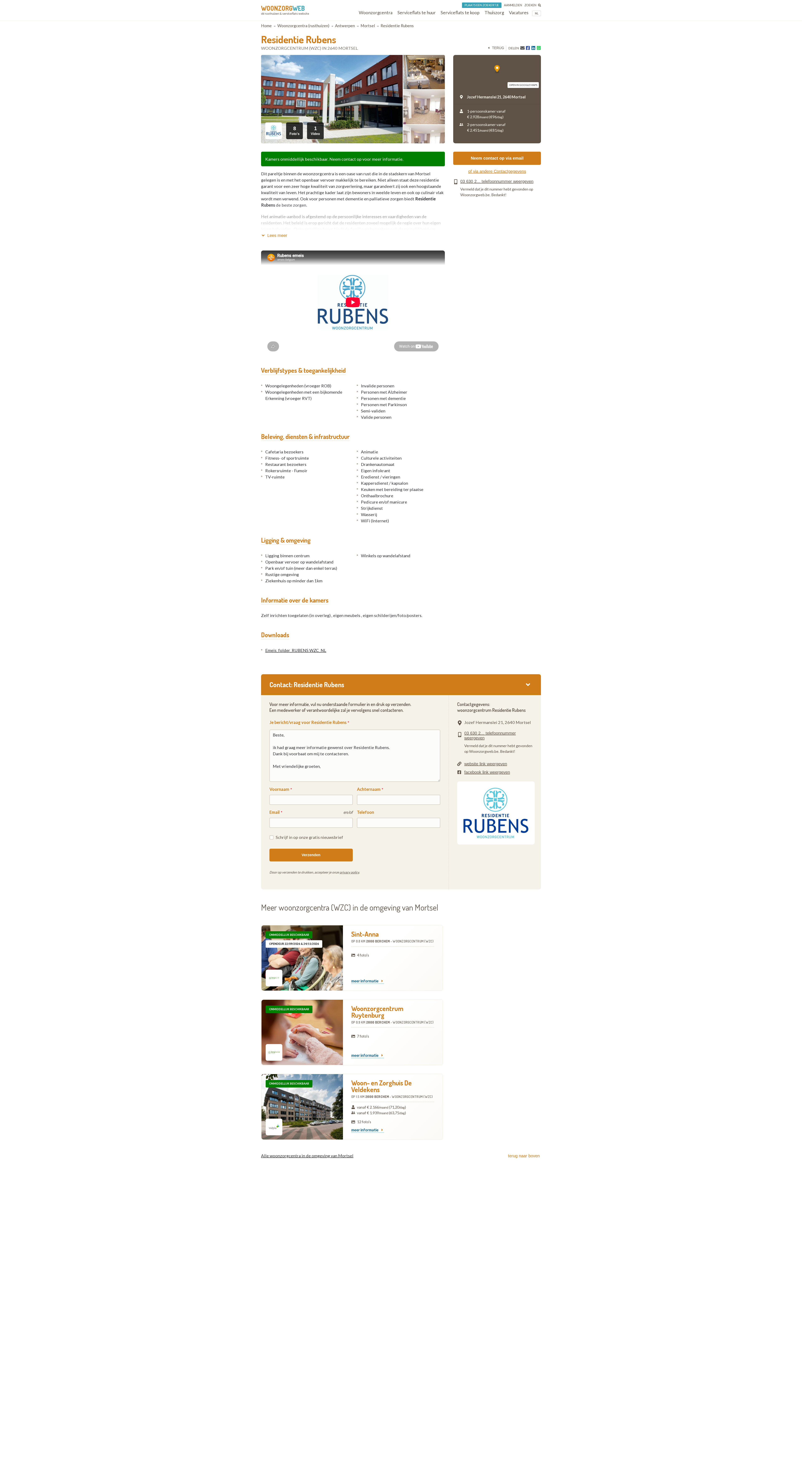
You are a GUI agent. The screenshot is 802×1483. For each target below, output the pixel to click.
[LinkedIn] (533, 48)
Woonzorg (283, 8)
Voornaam (279, 789)
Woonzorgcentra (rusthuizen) (303, 25)
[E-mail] (522, 48)
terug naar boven (524, 1156)
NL (536, 13)
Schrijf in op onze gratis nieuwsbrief (309, 837)
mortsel (367, 25)
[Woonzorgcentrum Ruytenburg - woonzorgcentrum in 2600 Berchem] (302, 1032)
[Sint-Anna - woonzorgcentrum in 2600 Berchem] (302, 958)
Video (315, 131)
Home (266, 25)
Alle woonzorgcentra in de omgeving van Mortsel (307, 1155)
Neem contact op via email (497, 158)
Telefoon (365, 812)
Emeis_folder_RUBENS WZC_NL (295, 650)
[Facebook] (528, 48)
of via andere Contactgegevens (497, 171)
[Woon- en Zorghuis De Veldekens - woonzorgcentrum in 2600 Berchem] (302, 1107)
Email (274, 812)
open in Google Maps (523, 84)
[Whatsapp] (539, 48)
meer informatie (365, 981)
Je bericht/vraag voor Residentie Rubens (307, 722)
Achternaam (369, 789)
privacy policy (349, 872)
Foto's (294, 131)
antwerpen (345, 25)
